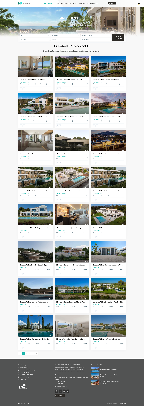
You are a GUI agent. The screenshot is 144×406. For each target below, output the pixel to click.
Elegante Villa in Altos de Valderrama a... (34, 302)
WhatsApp (112, 3)
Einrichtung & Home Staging (26, 374)
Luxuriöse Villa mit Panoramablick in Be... (107, 117)
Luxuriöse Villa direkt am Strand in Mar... (70, 117)
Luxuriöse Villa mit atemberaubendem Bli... (108, 302)
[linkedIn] (60, 391)
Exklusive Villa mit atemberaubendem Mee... (35, 154)
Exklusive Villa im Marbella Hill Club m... (34, 117)
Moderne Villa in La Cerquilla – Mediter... (70, 339)
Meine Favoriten (92, 3)
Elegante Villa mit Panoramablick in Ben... (107, 191)
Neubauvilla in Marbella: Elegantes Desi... (34, 228)
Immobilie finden (49, 3)
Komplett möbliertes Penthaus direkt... (109, 381)
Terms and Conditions (112, 403)
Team (74, 3)
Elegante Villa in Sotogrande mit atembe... (71, 154)
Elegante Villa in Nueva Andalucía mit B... (107, 154)
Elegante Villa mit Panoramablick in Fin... (70, 302)
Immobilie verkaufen (64, 3)
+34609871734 (60, 383)
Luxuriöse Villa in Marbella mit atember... (70, 191)
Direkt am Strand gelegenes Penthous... (110, 375)
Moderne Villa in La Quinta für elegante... (70, 228)
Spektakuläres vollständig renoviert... (109, 369)
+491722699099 (61, 381)
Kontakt (82, 3)
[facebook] (56, 391)
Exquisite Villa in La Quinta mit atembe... (107, 80)
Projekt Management (25, 372)
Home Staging (23, 379)
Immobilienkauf (24, 367)
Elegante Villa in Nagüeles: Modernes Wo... (108, 265)
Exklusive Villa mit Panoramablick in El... (34, 80)
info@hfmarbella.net (62, 386)
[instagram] (67, 391)
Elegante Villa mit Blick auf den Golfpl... (70, 80)
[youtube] (64, 391)
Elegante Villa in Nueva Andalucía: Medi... (34, 339)
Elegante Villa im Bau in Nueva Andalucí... (70, 265)
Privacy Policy (122, 403)
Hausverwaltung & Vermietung (27, 370)
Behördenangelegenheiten (26, 377)
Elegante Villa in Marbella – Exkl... (104, 228)
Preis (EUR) (23, 39)
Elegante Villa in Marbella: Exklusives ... (106, 339)
